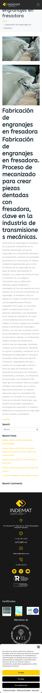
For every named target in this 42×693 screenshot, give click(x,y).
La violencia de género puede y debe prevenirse (20, 476)
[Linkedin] (14, 571)
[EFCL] (21, 635)
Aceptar (21, 673)
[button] (38, 647)
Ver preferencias (21, 685)
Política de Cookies (9, 690)
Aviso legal (35, 690)
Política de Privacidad (24, 690)
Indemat (6, 419)
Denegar (21, 679)
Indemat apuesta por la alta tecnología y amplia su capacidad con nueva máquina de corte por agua (19, 451)
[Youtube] (28, 571)
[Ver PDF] (6, 611)
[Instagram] (21, 571)
